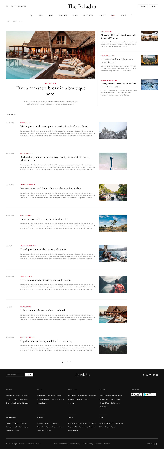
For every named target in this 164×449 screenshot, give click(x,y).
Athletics (47, 399)
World (26, 399)
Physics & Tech (104, 403)
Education (25, 396)
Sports (39, 390)
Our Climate (103, 399)
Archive (123, 15)
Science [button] (75, 15)
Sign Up (153, 6)
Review (113, 427)
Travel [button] (113, 15)
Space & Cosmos (105, 396)
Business (40, 417)
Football (40, 399)
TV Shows (15, 423)
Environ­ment (10, 396)
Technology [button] (63, 15)
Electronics (92, 396)
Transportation (82, 396)
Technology (72, 390)
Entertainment (11, 417)
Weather (92, 427)
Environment (115, 403)
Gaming (71, 403)
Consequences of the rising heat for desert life (44, 219)
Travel (70, 417)
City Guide (92, 423)
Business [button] (102, 15)
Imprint (98, 444)
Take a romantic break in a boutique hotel (51, 91)
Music (26, 427)
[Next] (70, 361)
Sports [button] (51, 15)
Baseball (59, 396)
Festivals (9, 427)
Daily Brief (109, 423)
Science (102, 390)
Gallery (107, 427)
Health (18, 396)
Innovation (71, 399)
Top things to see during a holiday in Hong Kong (46, 340)
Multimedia (72, 396)
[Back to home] (82, 6)
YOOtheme (36, 444)
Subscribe (143, 6)
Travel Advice (83, 427)
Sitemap (107, 444)
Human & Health (114, 399)
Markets (47, 423)
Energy (61, 427)
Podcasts (24, 423)
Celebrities (9, 431)
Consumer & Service (44, 431)
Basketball (61, 399)
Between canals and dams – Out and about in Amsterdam (50, 188)
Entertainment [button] (88, 15)
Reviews (79, 399)
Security (86, 399)
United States (18, 399)
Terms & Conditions (60, 444)
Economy (9, 399)
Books (17, 431)
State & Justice (16, 403)
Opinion (102, 423)
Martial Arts (41, 396)
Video (101, 427)
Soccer (54, 399)
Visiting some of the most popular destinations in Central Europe (54, 126)
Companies (55, 423)
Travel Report (82, 423)
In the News (119, 423)
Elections (25, 403)
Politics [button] (40, 15)
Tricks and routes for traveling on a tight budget (45, 279)
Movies (8, 423)
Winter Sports (42, 403)
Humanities (103, 407)
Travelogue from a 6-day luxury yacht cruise (43, 249)
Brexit (8, 403)
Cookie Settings (88, 444)
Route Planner (73, 431)
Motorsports (51, 396)
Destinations (72, 423)
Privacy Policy (75, 444)
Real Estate (41, 427)
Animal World (117, 396)
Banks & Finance (51, 427)
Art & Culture (17, 427)
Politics (9, 390)
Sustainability (72, 427)
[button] (7, 6)
